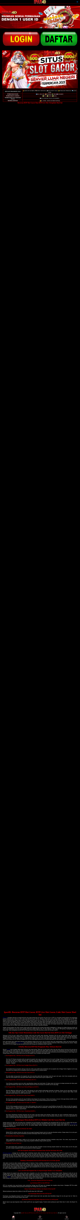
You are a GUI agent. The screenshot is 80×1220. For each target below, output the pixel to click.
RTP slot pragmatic (7, 1153)
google (9, 1176)
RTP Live (5, 1017)
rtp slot (8, 1049)
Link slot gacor (73, 1123)
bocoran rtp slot (19, 1042)
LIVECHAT (40, 1219)
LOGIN (13, 1219)
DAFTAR (67, 1219)
